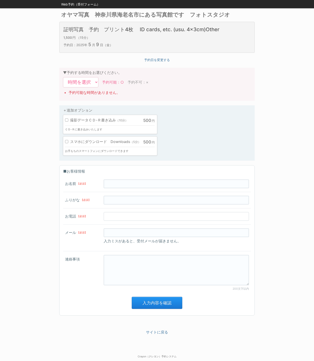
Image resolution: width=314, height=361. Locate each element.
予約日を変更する (157, 60)
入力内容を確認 (157, 302)
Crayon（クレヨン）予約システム (157, 356)
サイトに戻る (157, 332)
